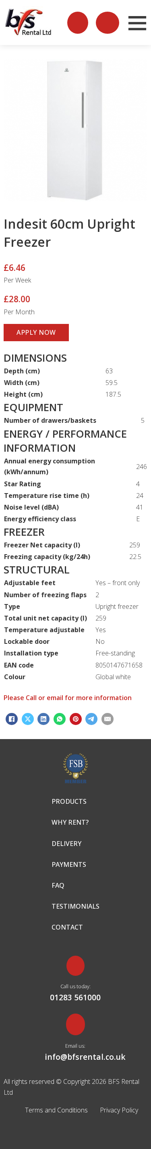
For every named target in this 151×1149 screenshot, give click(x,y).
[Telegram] (91, 719)
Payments (69, 864)
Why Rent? (70, 822)
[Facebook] (12, 719)
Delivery (66, 843)
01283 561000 (75, 997)
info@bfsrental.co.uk (76, 1056)
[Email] (107, 719)
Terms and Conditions (56, 1110)
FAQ (58, 885)
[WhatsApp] (60, 719)
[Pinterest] (76, 719)
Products (69, 801)
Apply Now (36, 332)
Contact (67, 927)
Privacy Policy (119, 1110)
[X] (28, 719)
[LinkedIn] (43, 719)
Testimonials (75, 906)
